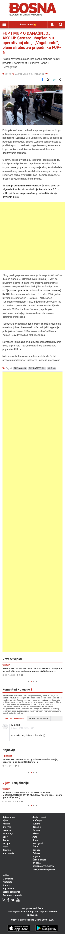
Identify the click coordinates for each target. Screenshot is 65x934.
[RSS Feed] (3, 900)
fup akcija (20, 368)
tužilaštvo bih (37, 368)
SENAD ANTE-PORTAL (43, 866)
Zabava (36, 853)
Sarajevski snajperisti (44, 869)
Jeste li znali (39, 817)
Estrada (36, 850)
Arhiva (6, 875)
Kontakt (6, 885)
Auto (34, 837)
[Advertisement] (32, 236)
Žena (35, 846)
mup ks (52, 368)
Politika (6, 823)
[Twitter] (12, 900)
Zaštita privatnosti (12, 895)
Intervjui (6, 827)
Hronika (6, 830)
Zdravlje (37, 827)
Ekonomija (8, 833)
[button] (59, 88)
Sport (5, 837)
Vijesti (5, 820)
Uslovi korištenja (11, 892)
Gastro (36, 830)
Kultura (36, 823)
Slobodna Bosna (33, 920)
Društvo (6, 850)
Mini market (8, 853)
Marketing (7, 878)
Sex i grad (37, 843)
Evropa (6, 843)
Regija (5, 840)
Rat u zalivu (8, 817)
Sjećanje (37, 820)
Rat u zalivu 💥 (28, 24)
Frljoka (36, 856)
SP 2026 (36, 863)
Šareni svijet (39, 859)
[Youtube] (18, 900)
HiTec (35, 833)
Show (35, 840)
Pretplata (7, 882)
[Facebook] (8, 900)
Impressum (8, 888)
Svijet (5, 846)
